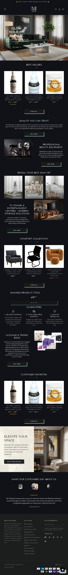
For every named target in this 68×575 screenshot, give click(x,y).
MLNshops (10, 564)
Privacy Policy (28, 526)
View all (34, 111)
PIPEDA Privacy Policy (31, 543)
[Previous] (19, 486)
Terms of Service (29, 535)
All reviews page (29, 551)
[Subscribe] (63, 524)
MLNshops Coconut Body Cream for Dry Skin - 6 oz (55, 97)
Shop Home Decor (14, 461)
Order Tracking (29, 548)
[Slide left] (32, 68)
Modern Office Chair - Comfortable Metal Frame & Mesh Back (34, 271)
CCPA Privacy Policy (30, 529)
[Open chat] (63, 570)
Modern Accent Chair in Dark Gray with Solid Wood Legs (13, 271)
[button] (56, 9)
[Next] (48, 486)
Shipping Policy (28, 532)
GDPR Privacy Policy (30, 540)
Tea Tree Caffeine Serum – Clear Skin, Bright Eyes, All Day (13, 97)
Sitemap (26, 545)
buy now (34, 134)
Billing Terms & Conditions (32, 537)
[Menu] (5, 9)
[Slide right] (36, 68)
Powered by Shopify (9, 567)
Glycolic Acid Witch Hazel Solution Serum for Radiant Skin (34, 97)
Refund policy (28, 524)
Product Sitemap (29, 553)
